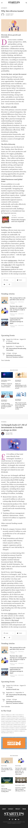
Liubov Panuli (10, 13)
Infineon (15, 721)
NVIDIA (8, 726)
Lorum (13, 722)
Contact (10, 809)
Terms (24, 809)
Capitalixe (3, 716)
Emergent (3, 718)
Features (21, 217)
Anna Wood (9, 433)
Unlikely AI (22, 731)
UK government (10, 731)
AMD (14, 714)
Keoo (20, 721)
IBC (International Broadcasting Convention (16, 349)
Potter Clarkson (6, 727)
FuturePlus (23, 718)
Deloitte (22, 716)
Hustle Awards (9, 721)
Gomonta (3, 719)
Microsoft (3, 724)
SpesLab (18, 727)
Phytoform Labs (17, 726)
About (4, 809)
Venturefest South (5, 732)
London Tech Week (7, 722)
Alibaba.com (9, 714)
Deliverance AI (16, 716)
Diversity (4, 7)
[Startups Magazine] (14, 3)
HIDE (17, 719)
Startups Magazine (7, 729)
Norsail (3, 726)
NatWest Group (17, 724)
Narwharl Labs (10, 724)
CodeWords (9, 716)
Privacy (17, 809)
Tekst (13, 729)
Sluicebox (12, 727)
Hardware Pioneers (10, 719)
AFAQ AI (3, 714)
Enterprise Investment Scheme (13, 718)
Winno (12, 732)
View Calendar (5, 360)
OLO (11, 726)
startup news (12, 260)
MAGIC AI (18, 722)
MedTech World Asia (12, 343)
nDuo (23, 724)
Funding (3, 421)
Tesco (17, 729)
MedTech (23, 722)
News (9, 380)
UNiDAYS (16, 731)
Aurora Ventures (20, 714)
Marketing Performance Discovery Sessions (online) (14, 356)
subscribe (7, 265)
